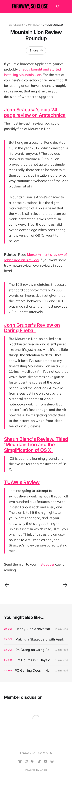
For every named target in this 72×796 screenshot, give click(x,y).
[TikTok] (39, 761)
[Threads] (26, 761)
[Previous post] (6, 585)
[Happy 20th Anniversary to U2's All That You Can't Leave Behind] (36, 629)
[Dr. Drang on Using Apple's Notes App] (36, 650)
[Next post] (65, 585)
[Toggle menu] (66, 6)
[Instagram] (52, 761)
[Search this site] (58, 6)
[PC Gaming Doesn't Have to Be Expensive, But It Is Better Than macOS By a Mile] (36, 670)
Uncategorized (53, 24)
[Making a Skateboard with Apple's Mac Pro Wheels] (36, 639)
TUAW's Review (22, 482)
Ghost (43, 769)
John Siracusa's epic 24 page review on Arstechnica (35, 112)
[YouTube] (45, 761)
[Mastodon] (32, 761)
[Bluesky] (20, 761)
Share (34, 50)
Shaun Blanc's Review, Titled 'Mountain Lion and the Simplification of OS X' (36, 444)
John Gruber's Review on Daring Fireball (32, 327)
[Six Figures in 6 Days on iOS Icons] (36, 660)
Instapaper (46, 564)
